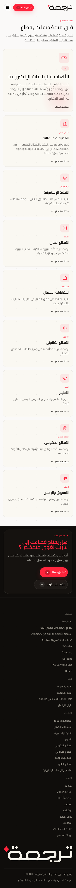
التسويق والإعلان (63, 757)
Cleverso (67, 652)
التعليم (68, 739)
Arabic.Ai (66, 621)
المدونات (67, 822)
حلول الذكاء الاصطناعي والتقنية (55, 698)
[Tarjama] (60, 7)
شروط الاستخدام (43, 880)
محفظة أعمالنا (64, 798)
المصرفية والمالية (62, 720)
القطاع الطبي (65, 764)
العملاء (68, 804)
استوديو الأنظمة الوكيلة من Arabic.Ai (51, 633)
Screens (67, 658)
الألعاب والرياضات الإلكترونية (57, 770)
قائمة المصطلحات (62, 829)
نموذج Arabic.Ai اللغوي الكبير (56, 627)
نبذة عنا (68, 785)
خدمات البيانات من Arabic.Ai (57, 640)
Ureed (68, 671)
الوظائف (67, 810)
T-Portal (67, 646)
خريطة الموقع (64, 835)
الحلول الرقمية (64, 692)
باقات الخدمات (64, 791)
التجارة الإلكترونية (63, 733)
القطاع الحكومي (63, 745)
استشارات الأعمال (63, 726)
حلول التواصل (65, 705)
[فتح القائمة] (7, 7)
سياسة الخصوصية (62, 880)
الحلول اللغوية (64, 686)
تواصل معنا (66, 816)
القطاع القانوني (64, 751)
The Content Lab (61, 664)
